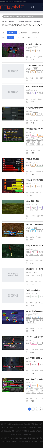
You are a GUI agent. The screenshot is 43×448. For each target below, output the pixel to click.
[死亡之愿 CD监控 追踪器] (13, 192)
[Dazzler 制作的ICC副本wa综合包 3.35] (13, 323)
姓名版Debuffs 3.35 (33, 290)
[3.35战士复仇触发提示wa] (13, 120)
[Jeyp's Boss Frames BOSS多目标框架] (13, 391)
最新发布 (12, 33)
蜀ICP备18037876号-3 (35, 438)
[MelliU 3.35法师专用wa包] (13, 237)
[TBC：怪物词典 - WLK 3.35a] (13, 141)
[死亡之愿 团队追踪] (13, 171)
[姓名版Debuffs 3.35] (13, 302)
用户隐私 (14, 442)
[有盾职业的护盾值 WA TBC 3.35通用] (13, 258)
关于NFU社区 (6, 442)
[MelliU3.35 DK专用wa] (13, 370)
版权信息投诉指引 (24, 442)
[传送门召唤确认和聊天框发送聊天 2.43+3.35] (13, 99)
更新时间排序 (35, 33)
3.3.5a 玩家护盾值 (32, 201)
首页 (32, 7)
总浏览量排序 (23, 33)
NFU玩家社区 (8, 17)
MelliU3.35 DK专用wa (34, 358)
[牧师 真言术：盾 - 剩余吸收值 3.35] (13, 281)
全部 (10, 37)
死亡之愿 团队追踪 (32, 159)
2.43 (29, 37)
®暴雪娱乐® (11, 424)
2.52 (35, 37)
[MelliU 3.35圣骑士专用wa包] (13, 349)
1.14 (17, 37)
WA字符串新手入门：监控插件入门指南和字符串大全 (22, 21)
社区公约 (34, 442)
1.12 (23, 37)
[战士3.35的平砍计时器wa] (13, 78)
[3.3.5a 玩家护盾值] (13, 213)
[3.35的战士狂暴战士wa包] (13, 56)
